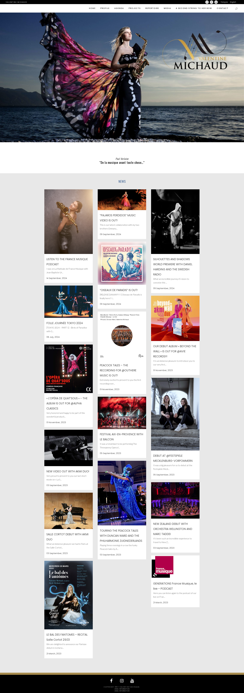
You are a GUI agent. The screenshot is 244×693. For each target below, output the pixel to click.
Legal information (122, 689)
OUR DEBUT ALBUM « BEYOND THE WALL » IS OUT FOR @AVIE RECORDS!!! (174, 351)
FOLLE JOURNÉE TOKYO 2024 (64, 323)
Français (224, 2)
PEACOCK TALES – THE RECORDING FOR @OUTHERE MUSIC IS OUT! (118, 370)
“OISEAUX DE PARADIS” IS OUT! (119, 290)
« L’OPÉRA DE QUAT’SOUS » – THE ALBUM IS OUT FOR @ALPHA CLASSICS (67, 403)
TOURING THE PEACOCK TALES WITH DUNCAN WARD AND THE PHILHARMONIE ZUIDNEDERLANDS (121, 536)
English (233, 2)
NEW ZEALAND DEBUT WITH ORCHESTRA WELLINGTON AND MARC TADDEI (172, 529)
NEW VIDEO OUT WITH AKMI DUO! (67, 471)
